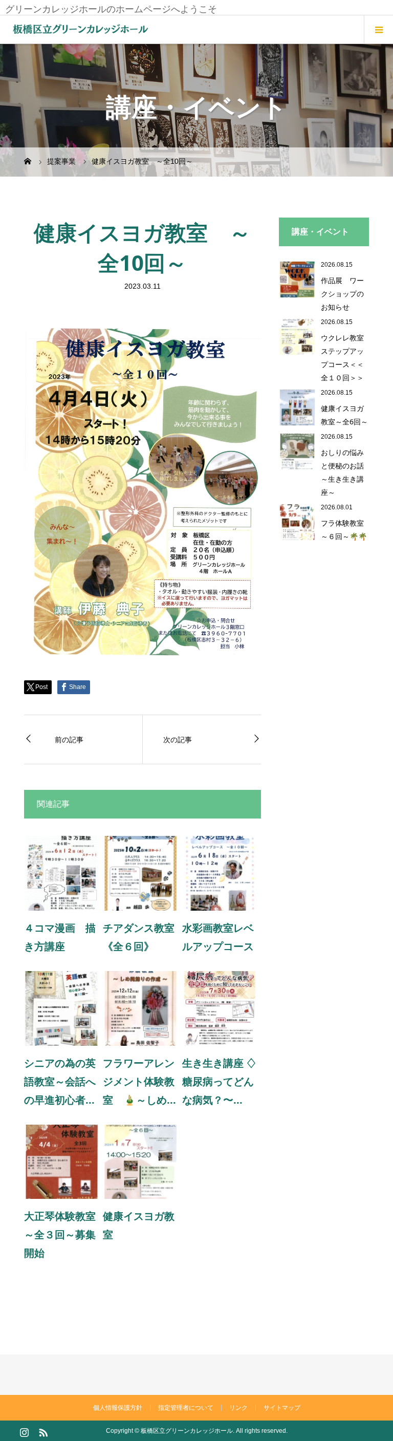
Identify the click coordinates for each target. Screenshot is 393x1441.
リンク (238, 1407)
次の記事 (177, 739)
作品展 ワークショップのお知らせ (342, 293)
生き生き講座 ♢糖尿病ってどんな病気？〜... (219, 1081)
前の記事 (69, 739)
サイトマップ (282, 1407)
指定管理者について (185, 1407)
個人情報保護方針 (117, 1407)
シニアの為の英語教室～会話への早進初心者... (60, 1081)
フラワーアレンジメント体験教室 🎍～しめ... (139, 1081)
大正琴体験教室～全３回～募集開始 (60, 1234)
